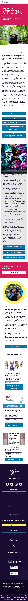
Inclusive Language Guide (14, 118)
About (20, 593)
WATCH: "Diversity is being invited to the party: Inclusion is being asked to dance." (14, 128)
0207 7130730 (14, 548)
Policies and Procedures (14, 512)
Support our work (14, 508)
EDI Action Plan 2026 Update (14, 257)
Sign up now (14, 272)
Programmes (14, 496)
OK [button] (24, 599)
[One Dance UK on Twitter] (11, 484)
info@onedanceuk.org (14, 552)
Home (14, 593)
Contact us (14, 510)
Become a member (14, 493)
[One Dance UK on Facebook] (7, 484)
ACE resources (14, 113)
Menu (26, 2)
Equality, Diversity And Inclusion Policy (14, 247)
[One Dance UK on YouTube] (20, 484)
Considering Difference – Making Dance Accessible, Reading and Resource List (14, 135)
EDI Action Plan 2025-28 (14, 252)
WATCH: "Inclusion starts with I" (14, 122)
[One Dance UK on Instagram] (16, 484)
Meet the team (14, 502)
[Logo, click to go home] (6, 2)
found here (19, 599)
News (14, 504)
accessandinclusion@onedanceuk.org (14, 242)
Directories (14, 498)
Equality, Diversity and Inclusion (14, 506)
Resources (14, 500)
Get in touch (16, 346)
